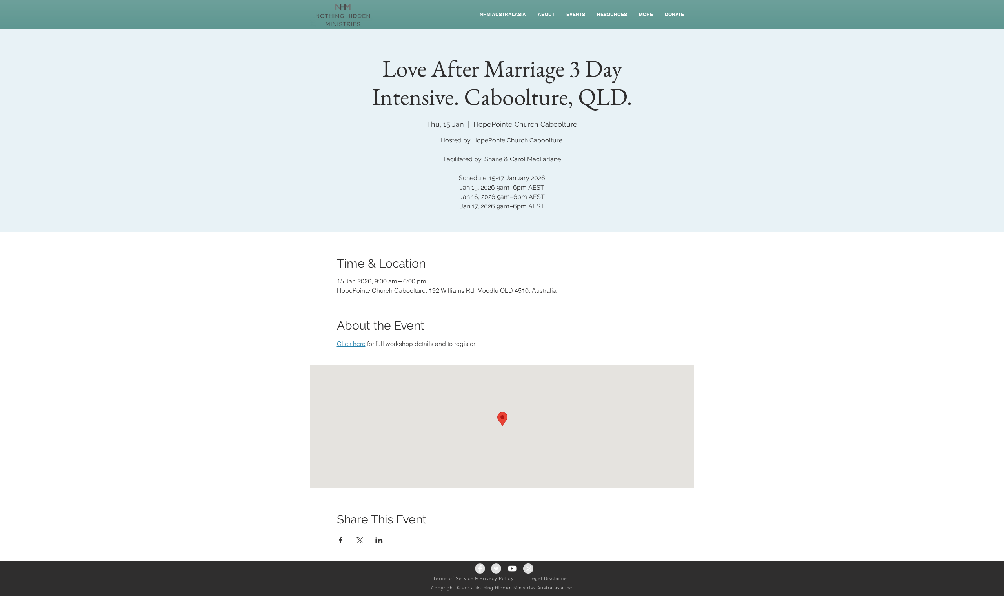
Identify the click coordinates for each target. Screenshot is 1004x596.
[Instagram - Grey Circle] (528, 568)
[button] (575, 14)
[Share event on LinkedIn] (379, 540)
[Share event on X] (360, 540)
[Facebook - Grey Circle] (480, 568)
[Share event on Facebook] (340, 540)
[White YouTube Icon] (512, 568)
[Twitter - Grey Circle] (496, 568)
